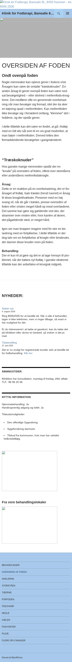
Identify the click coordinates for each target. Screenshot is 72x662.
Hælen (6, 620)
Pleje (5, 633)
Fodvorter (9, 627)
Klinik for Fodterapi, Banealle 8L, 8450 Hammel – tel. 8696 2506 (28, 13)
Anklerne (8, 579)
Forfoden (8, 599)
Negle (5, 613)
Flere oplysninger (13, 640)
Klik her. (28, 353)
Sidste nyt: (8, 308)
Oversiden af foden (14, 572)
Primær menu (67, 13)
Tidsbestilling (9, 342)
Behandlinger (11, 565)
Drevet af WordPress (12, 657)
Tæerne (7, 592)
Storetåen (8, 585)
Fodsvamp (8, 606)
